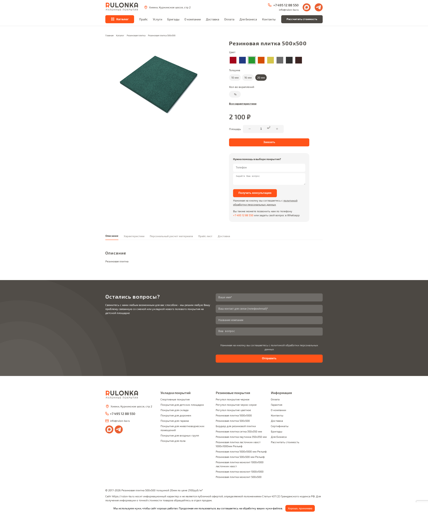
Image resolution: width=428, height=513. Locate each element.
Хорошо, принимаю (300, 508)
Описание (111, 235)
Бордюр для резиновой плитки (236, 426)
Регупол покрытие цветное (233, 410)
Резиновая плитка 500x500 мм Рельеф (240, 456)
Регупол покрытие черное (232, 399)
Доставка (212, 19)
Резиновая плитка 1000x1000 (234, 415)
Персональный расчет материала (171, 236)
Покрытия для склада (174, 410)
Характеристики (134, 236)
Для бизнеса (248, 19)
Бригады (173, 19)
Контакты (269, 19)
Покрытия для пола (172, 440)
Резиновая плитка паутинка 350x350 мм (241, 436)
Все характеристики (242, 103)
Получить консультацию (255, 192)
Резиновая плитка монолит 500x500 (238, 476)
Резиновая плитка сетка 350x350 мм (239, 431)
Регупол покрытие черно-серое (236, 404)
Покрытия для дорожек (175, 415)
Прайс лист (205, 236)
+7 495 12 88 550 (243, 215)
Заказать (269, 142)
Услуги (157, 19)
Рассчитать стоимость (302, 19)
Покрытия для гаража (174, 420)
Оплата (229, 19)
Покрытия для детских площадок (182, 404)
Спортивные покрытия (175, 399)
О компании (192, 19)
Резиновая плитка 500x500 (233, 420)
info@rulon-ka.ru (289, 9)
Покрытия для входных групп (179, 435)
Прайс (143, 19)
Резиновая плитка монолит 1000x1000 (239, 471)
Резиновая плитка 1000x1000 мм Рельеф (241, 451)
